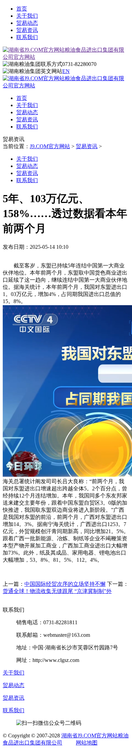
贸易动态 (27, 23)
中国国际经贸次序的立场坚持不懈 (65, 584)
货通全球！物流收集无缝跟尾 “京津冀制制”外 (57, 591)
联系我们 (27, 37)
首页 (21, 9)
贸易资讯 (27, 30)
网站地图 (86, 743)
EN (66, 71)
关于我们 (27, 16)
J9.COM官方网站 (50, 146)
